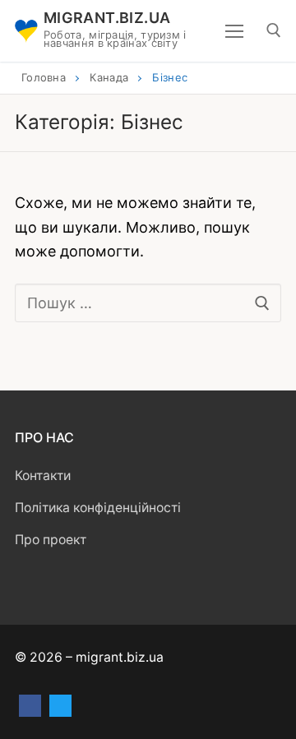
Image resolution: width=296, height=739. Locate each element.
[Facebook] (30, 706)
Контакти (43, 475)
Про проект (50, 539)
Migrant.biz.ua (107, 17)
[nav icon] (234, 31)
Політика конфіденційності (98, 507)
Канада (109, 77)
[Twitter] (60, 706)
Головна (43, 77)
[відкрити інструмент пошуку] (273, 30)
